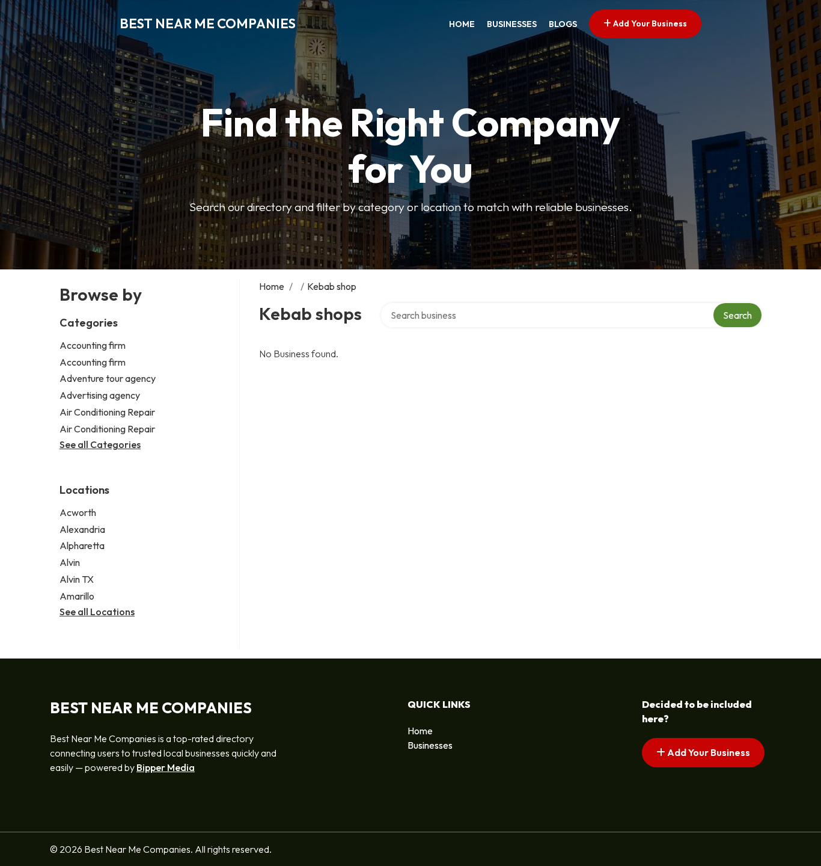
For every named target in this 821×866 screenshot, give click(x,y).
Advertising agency (100, 395)
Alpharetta (82, 545)
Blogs (563, 24)
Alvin (70, 562)
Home (462, 24)
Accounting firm (93, 345)
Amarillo (77, 596)
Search (737, 315)
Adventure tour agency (108, 378)
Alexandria (82, 529)
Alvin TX (77, 579)
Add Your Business (649, 23)
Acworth (78, 512)
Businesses (512, 24)
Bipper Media (165, 767)
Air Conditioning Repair (107, 412)
